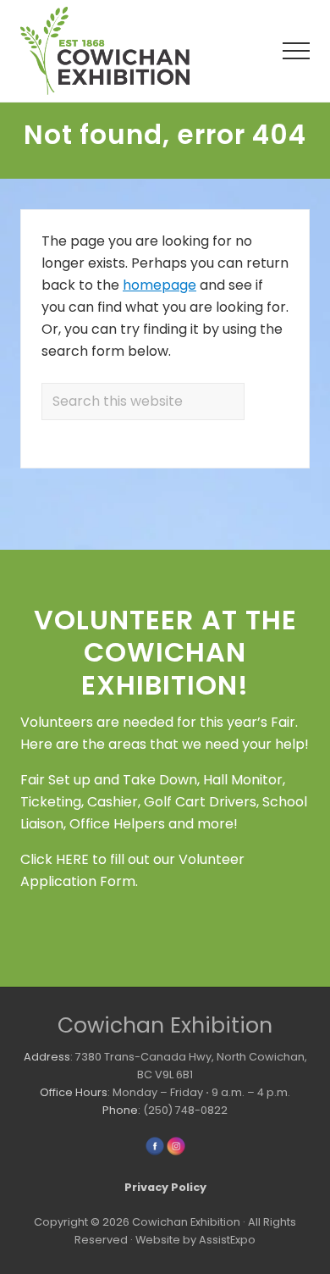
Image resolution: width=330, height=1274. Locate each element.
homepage (159, 285)
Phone (120, 1110)
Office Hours (73, 1092)
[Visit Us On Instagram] (175, 1152)
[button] (296, 51)
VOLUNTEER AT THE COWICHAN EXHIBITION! (165, 652)
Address (47, 1057)
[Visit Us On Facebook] (154, 1152)
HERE (72, 859)
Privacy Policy (165, 1187)
